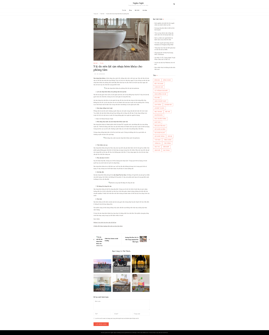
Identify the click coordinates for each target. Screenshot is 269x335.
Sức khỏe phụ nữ (160, 132)
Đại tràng (166, 150)
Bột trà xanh (159, 83)
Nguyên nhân (159, 115)
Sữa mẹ (170, 136)
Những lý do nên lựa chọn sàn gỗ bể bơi (105, 222)
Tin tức (124, 10)
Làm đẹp (145, 10)
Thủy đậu (157, 140)
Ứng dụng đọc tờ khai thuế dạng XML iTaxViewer (163, 53)
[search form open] (174, 4)
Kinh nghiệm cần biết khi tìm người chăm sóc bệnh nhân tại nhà (164, 24)
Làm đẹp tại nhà (159, 108)
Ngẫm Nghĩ (138, 3)
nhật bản (157, 122)
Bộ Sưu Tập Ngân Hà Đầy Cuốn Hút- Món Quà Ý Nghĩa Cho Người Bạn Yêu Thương (102, 268)
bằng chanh (167, 80)
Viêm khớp (166, 147)
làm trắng (158, 104)
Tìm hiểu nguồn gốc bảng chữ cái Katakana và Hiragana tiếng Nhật (163, 43)
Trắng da (158, 143)
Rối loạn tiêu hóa (160, 125)
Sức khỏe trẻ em (159, 136)
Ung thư (157, 147)
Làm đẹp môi (168, 104)
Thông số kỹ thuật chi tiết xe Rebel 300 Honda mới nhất (121, 269)
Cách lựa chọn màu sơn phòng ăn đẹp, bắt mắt (102, 288)
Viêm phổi (157, 150)
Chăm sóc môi (159, 87)
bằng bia (157, 80)
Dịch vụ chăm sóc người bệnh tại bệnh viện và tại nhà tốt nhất (163, 39)
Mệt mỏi (167, 111)
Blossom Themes (148, 332)
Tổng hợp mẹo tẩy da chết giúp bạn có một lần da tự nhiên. (164, 48)
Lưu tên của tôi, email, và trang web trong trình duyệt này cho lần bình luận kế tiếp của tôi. (117, 318)
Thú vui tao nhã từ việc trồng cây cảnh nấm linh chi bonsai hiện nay (163, 34)
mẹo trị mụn (158, 111)
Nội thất (137, 10)
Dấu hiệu (157, 97)
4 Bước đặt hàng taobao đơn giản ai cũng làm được (108, 226)
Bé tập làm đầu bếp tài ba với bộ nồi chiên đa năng (141, 288)
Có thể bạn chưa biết (161, 90)
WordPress (165, 332)
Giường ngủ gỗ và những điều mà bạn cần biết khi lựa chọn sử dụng (121, 288)
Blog (130, 10)
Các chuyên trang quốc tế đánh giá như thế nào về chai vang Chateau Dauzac (140, 268)
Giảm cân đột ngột (160, 101)
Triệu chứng (167, 140)
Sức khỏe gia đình (160, 129)
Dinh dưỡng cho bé (160, 94)
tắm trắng (167, 143)
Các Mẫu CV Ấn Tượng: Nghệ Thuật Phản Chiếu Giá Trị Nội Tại (164, 58)
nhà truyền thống (160, 118)
